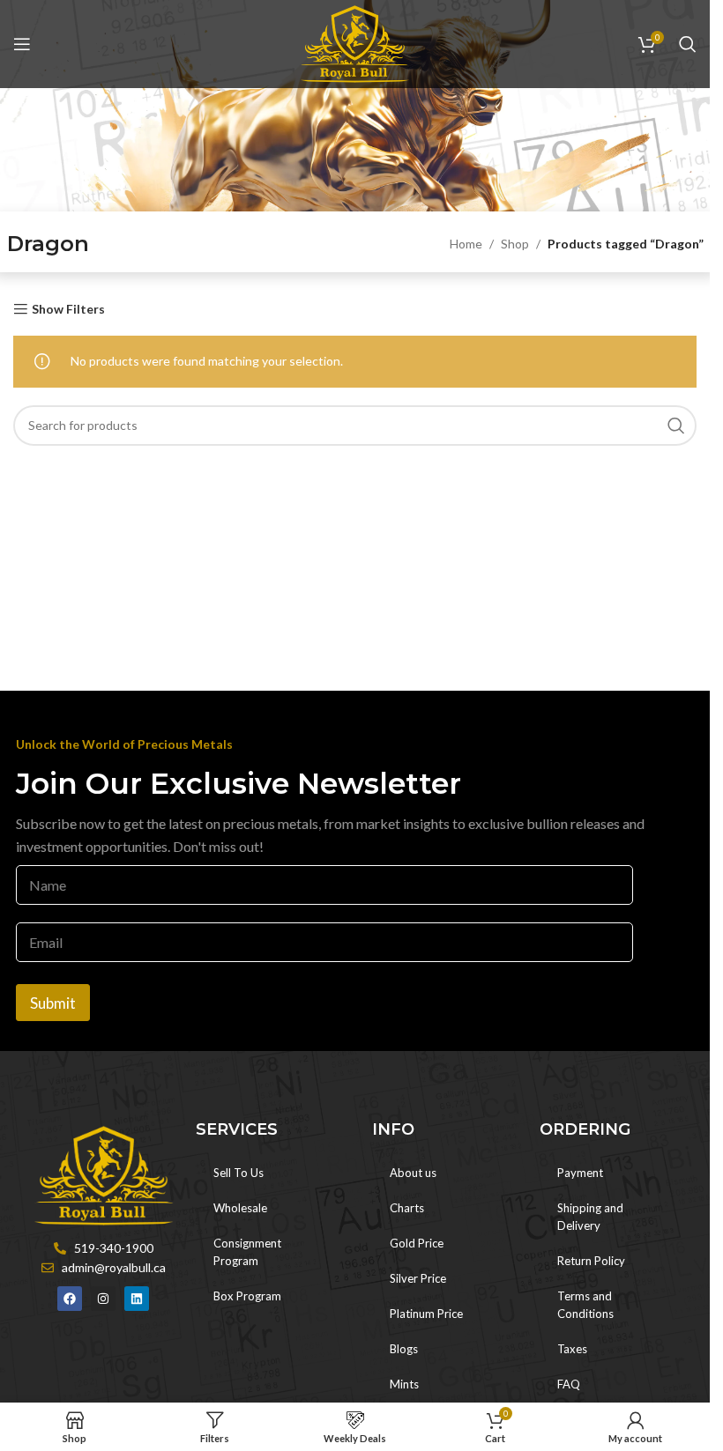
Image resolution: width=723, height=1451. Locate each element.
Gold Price (416, 1243)
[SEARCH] (676, 425)
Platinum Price (426, 1314)
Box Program (247, 1296)
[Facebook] (69, 1298)
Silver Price (418, 1278)
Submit (53, 1003)
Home (466, 243)
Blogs (404, 1349)
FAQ (568, 1384)
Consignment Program (247, 1252)
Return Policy (591, 1261)
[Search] (687, 44)
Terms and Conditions (585, 1305)
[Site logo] (355, 42)
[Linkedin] (136, 1298)
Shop (515, 243)
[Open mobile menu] (22, 44)
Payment (580, 1173)
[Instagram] (103, 1298)
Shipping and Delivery (590, 1217)
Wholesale (240, 1208)
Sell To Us (238, 1173)
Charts (407, 1208)
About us (413, 1173)
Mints (404, 1384)
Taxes (572, 1349)
